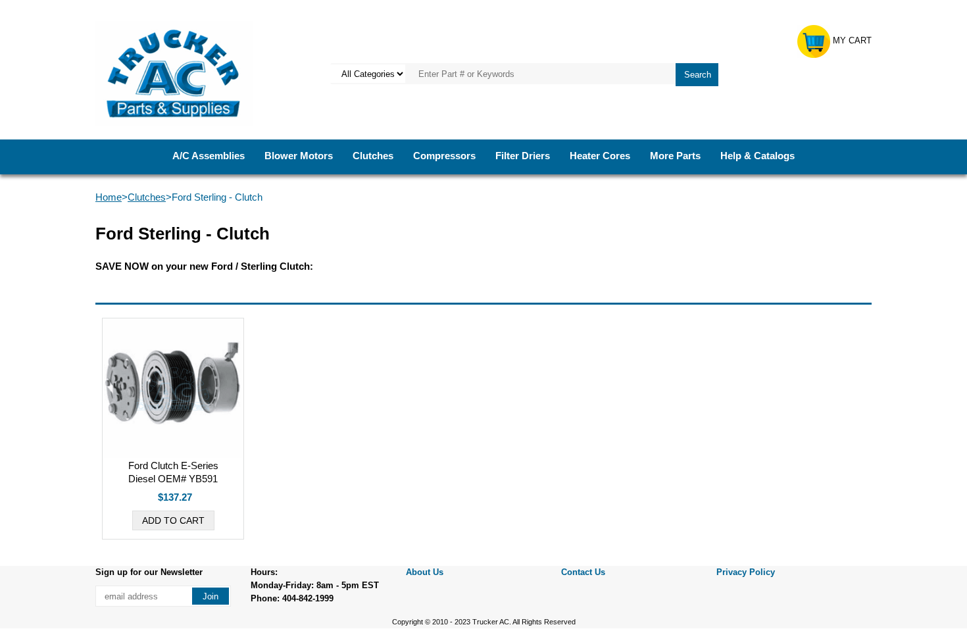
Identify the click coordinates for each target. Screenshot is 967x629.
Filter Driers (522, 155)
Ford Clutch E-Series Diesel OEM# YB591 (173, 472)
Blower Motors (298, 155)
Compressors (444, 155)
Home (108, 197)
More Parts (675, 155)
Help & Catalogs (757, 155)
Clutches (373, 155)
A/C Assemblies (208, 155)
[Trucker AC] (174, 72)
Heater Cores (600, 155)
